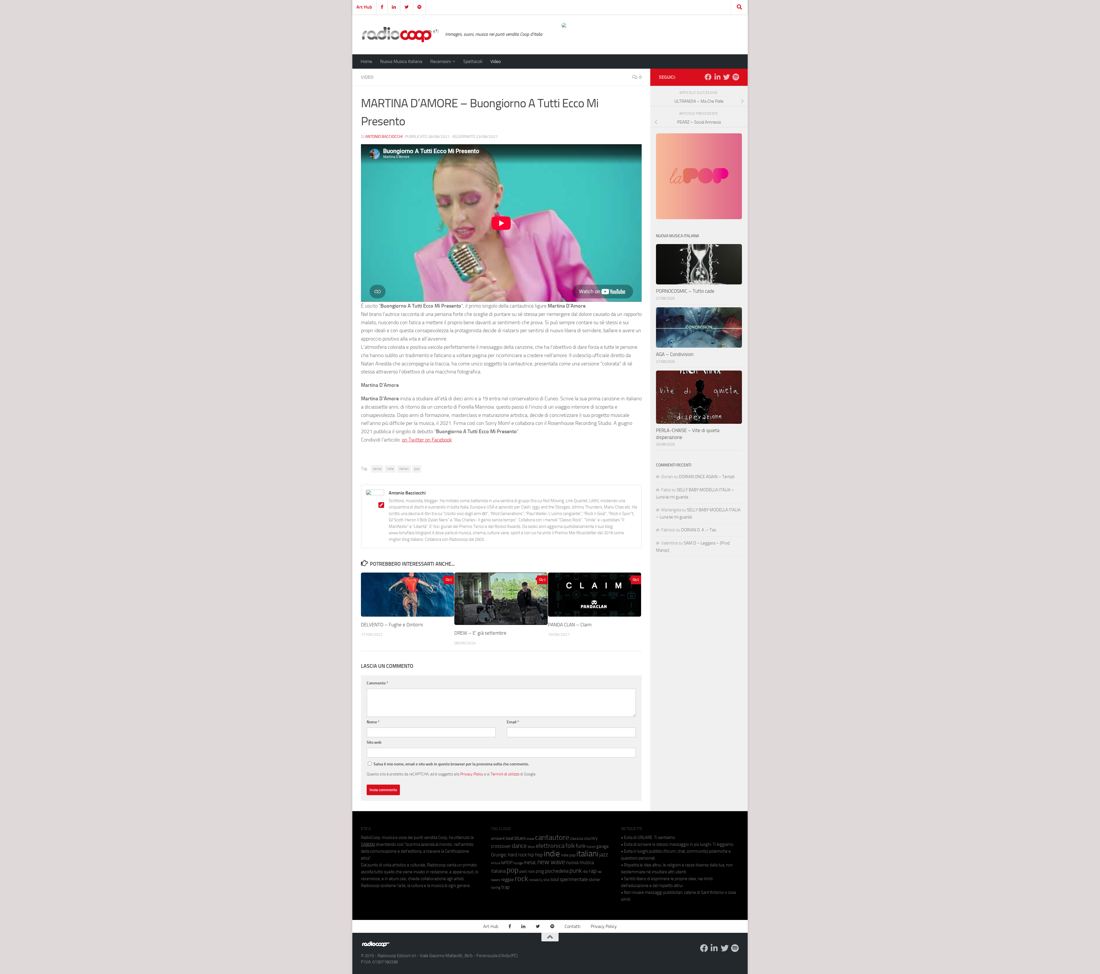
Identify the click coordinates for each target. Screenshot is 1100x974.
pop (416, 469)
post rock (527, 871)
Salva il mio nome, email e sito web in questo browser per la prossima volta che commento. (451, 764)
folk (570, 845)
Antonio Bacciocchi (383, 136)
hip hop (535, 855)
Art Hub (364, 7)
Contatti (572, 926)
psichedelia (557, 871)
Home (366, 61)
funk (581, 846)
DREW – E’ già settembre (480, 633)
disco (531, 847)
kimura (495, 863)
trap (505, 887)
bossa (530, 839)
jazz (603, 855)
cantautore (552, 837)
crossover (501, 846)
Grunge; (499, 855)
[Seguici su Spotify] (735, 77)
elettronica (550, 846)
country (591, 838)
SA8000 (368, 844)
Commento (377, 683)
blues (520, 838)
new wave (551, 862)
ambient (498, 838)
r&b (585, 871)
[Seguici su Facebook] (708, 77)
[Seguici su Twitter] (726, 77)
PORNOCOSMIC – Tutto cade (685, 291)
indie (390, 469)
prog (540, 871)
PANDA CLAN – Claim (570, 624)
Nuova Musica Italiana (401, 61)
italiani (404, 469)
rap (592, 871)
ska (546, 879)
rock (521, 878)
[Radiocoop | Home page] (400, 34)
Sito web (374, 742)
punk (575, 870)
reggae (507, 879)
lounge (518, 863)
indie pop (568, 855)
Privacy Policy (471, 774)
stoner (594, 879)
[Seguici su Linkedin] (717, 77)
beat (510, 838)
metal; (530, 862)
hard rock (517, 855)
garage (602, 846)
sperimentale (574, 879)
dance (377, 469)
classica (576, 838)
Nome (373, 722)
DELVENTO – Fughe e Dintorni (392, 624)
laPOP (506, 862)
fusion (591, 846)
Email (513, 722)
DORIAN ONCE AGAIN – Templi (706, 476)
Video (495, 61)
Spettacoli (472, 61)
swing (495, 887)
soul (554, 879)
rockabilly (536, 880)
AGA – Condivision (675, 354)
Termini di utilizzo (505, 774)
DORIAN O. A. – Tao (698, 529)
